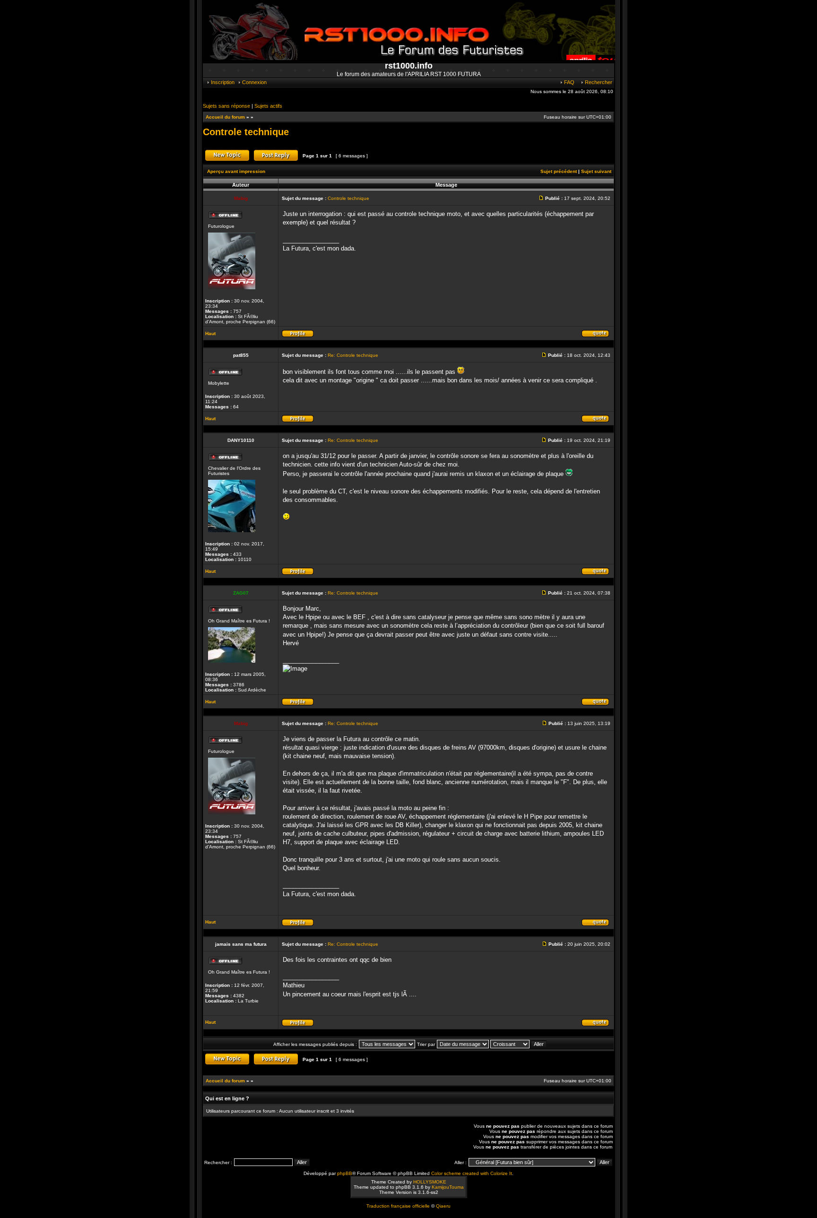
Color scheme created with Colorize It (471, 1173)
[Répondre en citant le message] (595, 335)
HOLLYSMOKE (429, 1181)
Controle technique (246, 132)
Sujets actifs (268, 106)
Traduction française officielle (398, 1206)
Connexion (254, 82)
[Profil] (297, 335)
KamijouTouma (448, 1187)
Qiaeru (443, 1206)
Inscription (222, 82)
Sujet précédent (558, 171)
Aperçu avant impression (236, 171)
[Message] (542, 198)
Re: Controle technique (353, 355)
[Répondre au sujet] (276, 160)
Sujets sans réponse (226, 106)
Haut (210, 333)
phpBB (344, 1173)
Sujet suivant (596, 171)
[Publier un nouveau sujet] (227, 160)
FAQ (568, 82)
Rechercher (597, 82)
